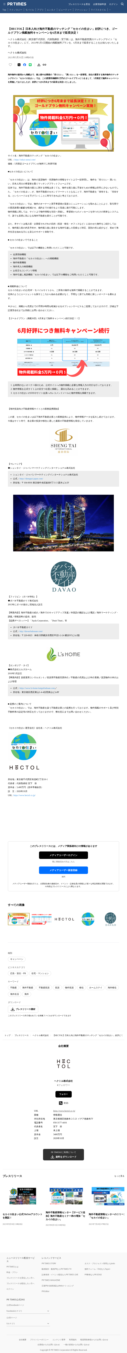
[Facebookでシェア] (24, 64)
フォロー (63, 1094)
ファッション (81, 9)
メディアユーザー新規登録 (63, 870)
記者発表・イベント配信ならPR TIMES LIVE (60, 1274)
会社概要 (22, 1339)
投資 (57, 987)
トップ (7, 1035)
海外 (26, 994)
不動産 (13, 987)
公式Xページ (12, 1317)
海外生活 (14, 994)
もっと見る (119, 1176)
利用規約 (73, 1339)
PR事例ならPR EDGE (93, 1274)
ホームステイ (95, 987)
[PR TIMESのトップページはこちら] (16, 4)
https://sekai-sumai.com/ (25, 160)
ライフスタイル (98, 9)
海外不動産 (27, 987)
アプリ (40, 9)
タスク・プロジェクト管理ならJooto (100, 1263)
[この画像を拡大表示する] (19, 919)
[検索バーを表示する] (122, 4)
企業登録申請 (99, 4)
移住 (81, 987)
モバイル (29, 9)
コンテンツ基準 (58, 1339)
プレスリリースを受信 (79, 4)
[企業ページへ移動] (63, 1064)
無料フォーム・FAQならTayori (97, 1269)
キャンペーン (16, 959)
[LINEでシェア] (30, 64)
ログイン (113, 4)
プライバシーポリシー (39, 1339)
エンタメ (51, 9)
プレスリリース (22, 1035)
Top (4, 9)
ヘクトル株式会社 (41, 1035)
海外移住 (112, 987)
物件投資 (69, 987)
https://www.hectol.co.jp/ (24, 795)
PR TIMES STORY (49, 1263)
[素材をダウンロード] (38, 64)
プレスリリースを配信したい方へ (20, 1283)
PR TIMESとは (12, 1266)
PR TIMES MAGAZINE (51, 1280)
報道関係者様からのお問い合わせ (94, 1339)
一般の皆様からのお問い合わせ (77, 1344)
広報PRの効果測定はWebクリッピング (58, 1285)
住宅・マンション (40, 973)
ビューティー (65, 9)
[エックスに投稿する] (19, 64)
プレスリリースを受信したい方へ (20, 1278)
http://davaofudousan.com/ (31, 631)
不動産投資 (44, 987)
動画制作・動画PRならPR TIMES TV (56, 1269)
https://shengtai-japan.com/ (31, 479)
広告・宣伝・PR (18, 973)
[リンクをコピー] (44, 64)
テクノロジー (15, 9)
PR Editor (45, 1291)
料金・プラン (12, 1272)
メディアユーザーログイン (63, 855)
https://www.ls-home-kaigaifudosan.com (37, 688)
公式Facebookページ (15, 1305)
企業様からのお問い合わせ (48, 1344)
